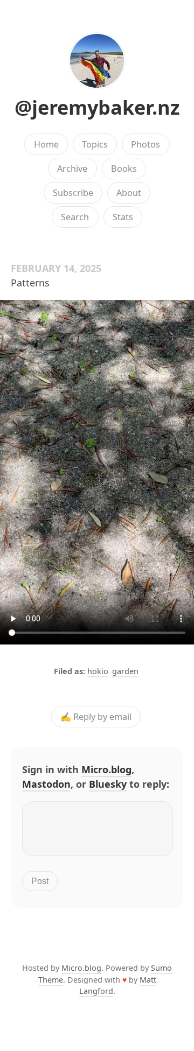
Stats (123, 217)
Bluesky (108, 783)
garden (125, 671)
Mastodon (46, 783)
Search (75, 217)
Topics (95, 144)
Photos (145, 144)
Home (46, 144)
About (128, 193)
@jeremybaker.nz (97, 107)
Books (124, 168)
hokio (97, 671)
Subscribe (73, 193)
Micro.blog (106, 769)
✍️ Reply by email (95, 717)
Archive (72, 168)
